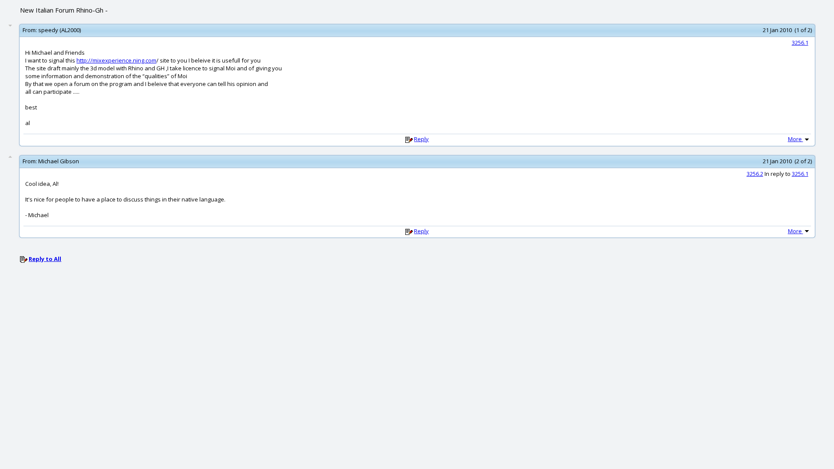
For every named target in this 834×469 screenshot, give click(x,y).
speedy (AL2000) (59, 30)
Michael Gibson (58, 161)
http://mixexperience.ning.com (116, 60)
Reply (421, 139)
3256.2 (755, 174)
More (795, 139)
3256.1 (800, 42)
